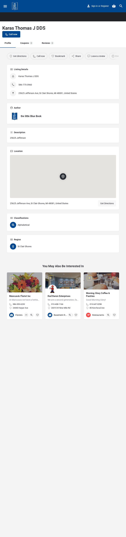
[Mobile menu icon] (5, 6)
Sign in (94, 6)
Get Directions (107, 203)
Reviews (47, 43)
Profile (8, 43)
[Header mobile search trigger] (121, 6)
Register (105, 6)
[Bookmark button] (37, 315)
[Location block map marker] (63, 176)
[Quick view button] (31, 315)
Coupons (26, 43)
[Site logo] (15, 6)
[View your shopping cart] (114, 6)
